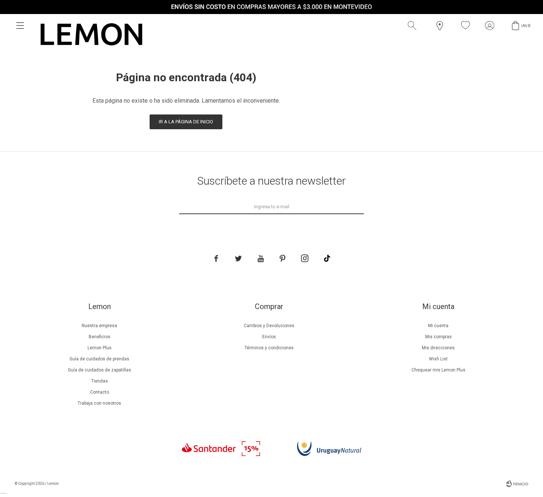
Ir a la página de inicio (186, 121)
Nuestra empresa (99, 325)
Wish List (438, 358)
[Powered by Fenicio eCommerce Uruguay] (517, 483)
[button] (413, 25)
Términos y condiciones (269, 347)
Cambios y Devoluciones (269, 325)
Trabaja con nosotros (99, 403)
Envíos (269, 336)
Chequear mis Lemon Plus (438, 370)
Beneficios (99, 336)
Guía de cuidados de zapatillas (99, 370)
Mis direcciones (438, 347)
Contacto (99, 392)
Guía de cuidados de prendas (99, 358)
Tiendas (99, 381)
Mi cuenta (438, 325)
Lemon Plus (100, 347)
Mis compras (438, 336)
